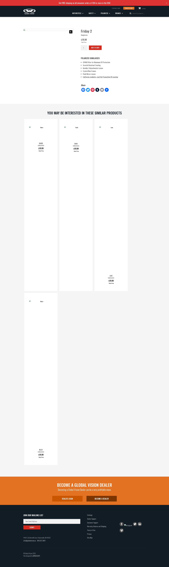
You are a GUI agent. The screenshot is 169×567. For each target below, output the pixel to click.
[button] (70, 31)
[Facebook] (83, 90)
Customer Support (92, 523)
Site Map (89, 538)
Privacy (89, 534)
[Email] (102, 90)
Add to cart (95, 47)
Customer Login (116, 8)
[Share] (106, 90)
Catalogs (89, 515)
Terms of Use (91, 530)
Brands (118, 13)
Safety (91, 13)
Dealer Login (128, 8)
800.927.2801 (41, 540)
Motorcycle (76, 13)
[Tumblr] (97, 90)
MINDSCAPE (36, 556)
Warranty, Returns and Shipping (96, 526)
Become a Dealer (102, 498)
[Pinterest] (92, 90)
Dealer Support (91, 519)
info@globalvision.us (29, 540)
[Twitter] (88, 90)
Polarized (104, 13)
